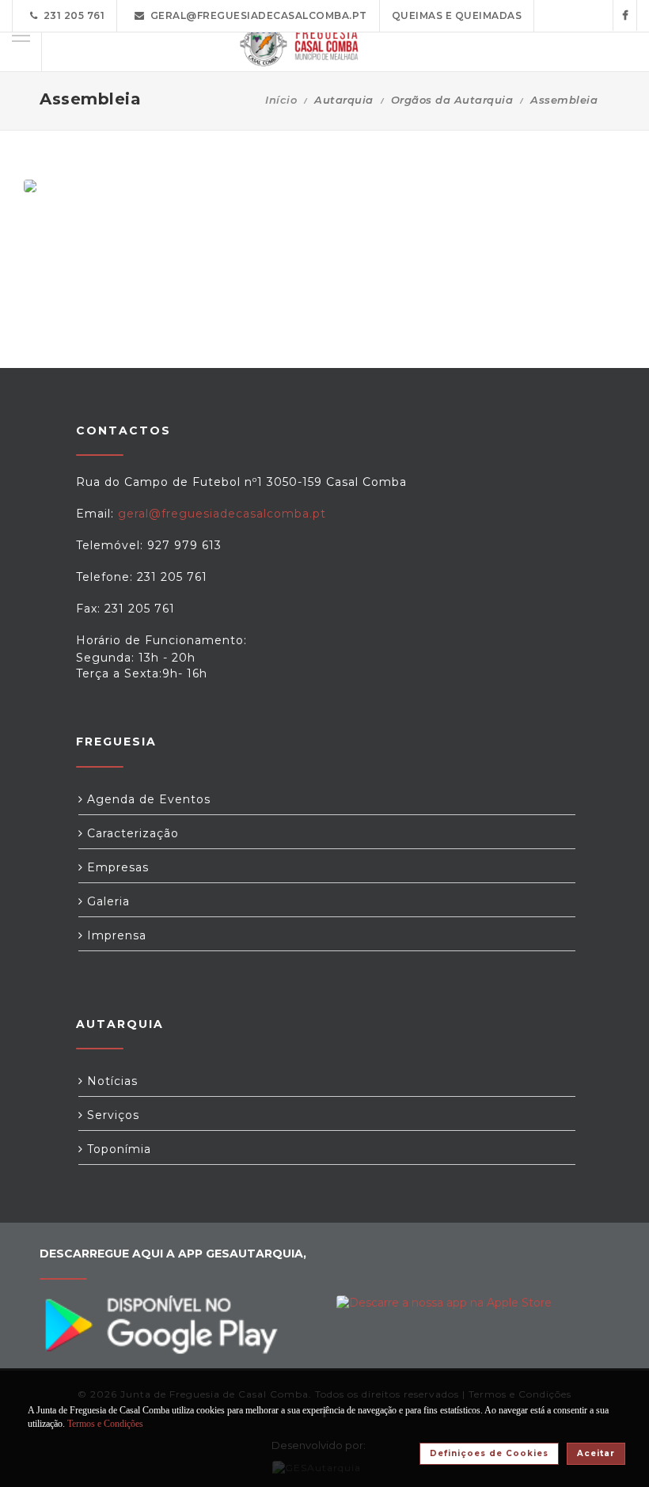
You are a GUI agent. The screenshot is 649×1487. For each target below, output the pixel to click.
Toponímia (117, 1149)
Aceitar (596, 1453)
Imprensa (114, 935)
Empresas (116, 867)
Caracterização (131, 833)
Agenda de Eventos (147, 799)
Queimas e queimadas (457, 15)
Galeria (106, 901)
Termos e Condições (105, 1423)
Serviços (111, 1115)
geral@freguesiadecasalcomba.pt (256, 15)
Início (281, 99)
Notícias (110, 1081)
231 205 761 (71, 15)
